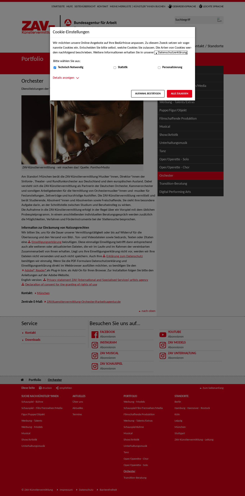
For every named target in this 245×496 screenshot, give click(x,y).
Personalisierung (172, 67)
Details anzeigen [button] (63, 77)
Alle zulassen (179, 93)
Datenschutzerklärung (172, 52)
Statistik (122, 67)
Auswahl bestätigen (148, 93)
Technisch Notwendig (70, 67)
